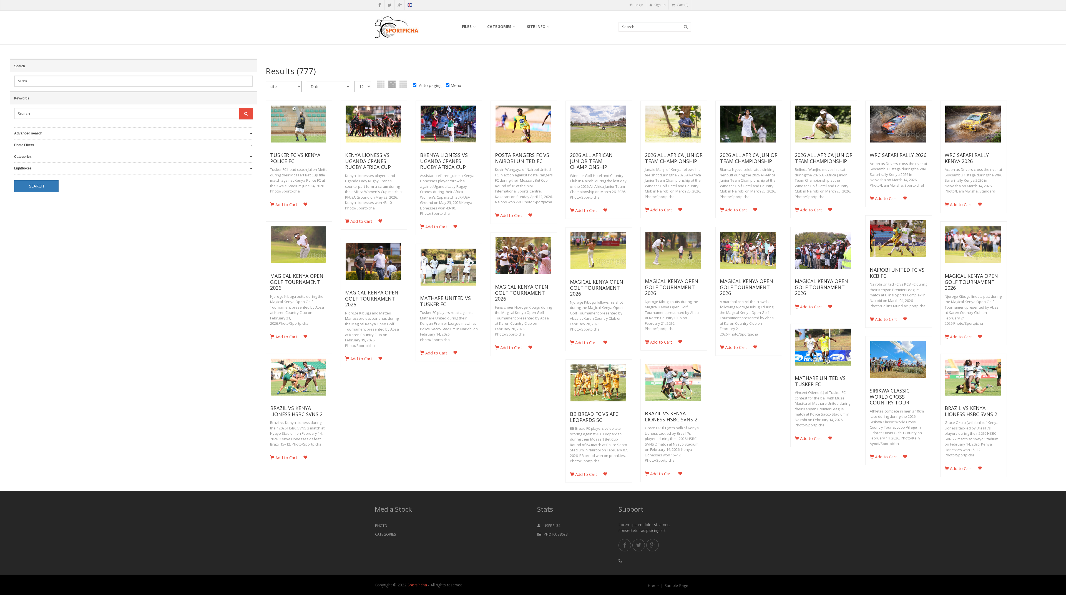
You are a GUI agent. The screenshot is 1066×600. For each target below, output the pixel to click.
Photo (381, 525)
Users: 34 (550, 525)
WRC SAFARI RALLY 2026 (898, 155)
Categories (499, 26)
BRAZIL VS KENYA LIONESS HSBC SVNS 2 (296, 411)
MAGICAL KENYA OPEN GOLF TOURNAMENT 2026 (296, 281)
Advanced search (28, 133)
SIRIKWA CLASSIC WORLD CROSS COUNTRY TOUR (889, 396)
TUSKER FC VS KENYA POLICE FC (295, 158)
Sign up (659, 4)
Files (467, 26)
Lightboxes (23, 168)
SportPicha (417, 585)
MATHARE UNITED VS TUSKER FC (445, 301)
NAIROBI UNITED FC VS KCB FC (897, 272)
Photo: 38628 (554, 534)
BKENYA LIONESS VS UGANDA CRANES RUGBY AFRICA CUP (444, 161)
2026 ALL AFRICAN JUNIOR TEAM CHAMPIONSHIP (591, 161)
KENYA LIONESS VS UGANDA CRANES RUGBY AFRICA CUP (368, 161)
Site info (536, 26)
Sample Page (676, 586)
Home (653, 586)
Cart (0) (682, 4)
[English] (409, 6)
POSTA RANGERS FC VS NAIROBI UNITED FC (522, 158)
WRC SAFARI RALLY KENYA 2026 (967, 158)
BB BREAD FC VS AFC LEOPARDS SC (594, 417)
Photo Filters (24, 145)
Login (638, 4)
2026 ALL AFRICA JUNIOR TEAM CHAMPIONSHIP (674, 158)
